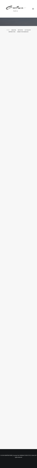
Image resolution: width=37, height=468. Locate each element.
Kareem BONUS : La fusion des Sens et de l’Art (18, 430)
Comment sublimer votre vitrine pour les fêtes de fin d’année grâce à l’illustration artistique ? (18, 61)
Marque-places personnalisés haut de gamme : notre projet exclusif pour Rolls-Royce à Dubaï (18, 181)
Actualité (28, 30)
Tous (7, 30)
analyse (13, 30)
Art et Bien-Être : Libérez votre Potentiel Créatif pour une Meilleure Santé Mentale (17, 222)
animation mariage (22, 31)
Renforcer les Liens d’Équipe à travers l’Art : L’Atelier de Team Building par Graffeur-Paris (17, 348)
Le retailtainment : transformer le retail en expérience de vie (17, 101)
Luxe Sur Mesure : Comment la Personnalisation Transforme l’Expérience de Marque (15, 263)
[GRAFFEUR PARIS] (16, 8)
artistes (20, 30)
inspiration (12, 31)
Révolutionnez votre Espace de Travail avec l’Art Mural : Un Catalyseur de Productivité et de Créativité (18, 307)
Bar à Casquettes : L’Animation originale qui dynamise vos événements (18, 388)
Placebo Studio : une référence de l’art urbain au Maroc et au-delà (18, 141)
